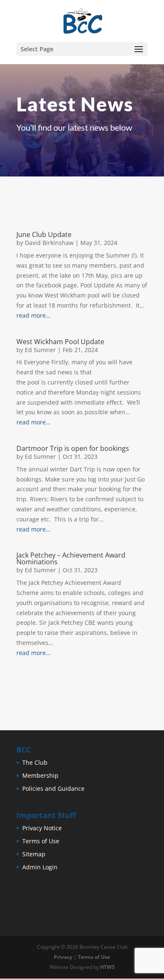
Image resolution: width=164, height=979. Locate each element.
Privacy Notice (42, 828)
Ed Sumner (40, 350)
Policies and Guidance (53, 788)
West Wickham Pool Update (60, 341)
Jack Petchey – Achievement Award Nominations (70, 558)
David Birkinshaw (49, 243)
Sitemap (33, 854)
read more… (33, 315)
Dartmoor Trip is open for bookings (72, 448)
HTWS (107, 967)
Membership (40, 775)
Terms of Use (40, 841)
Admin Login (40, 867)
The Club (35, 762)
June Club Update (43, 234)
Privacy (63, 957)
